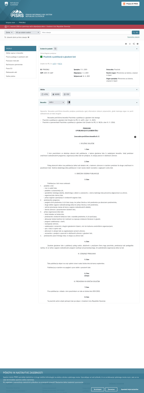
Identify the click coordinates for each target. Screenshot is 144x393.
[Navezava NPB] (135, 137)
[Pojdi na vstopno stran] (12, 6)
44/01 (54, 64)
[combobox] (27, 33)
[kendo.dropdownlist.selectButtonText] (38, 32)
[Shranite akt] (130, 44)
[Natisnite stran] (138, 44)
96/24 (60, 64)
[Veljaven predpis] (41, 57)
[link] (10, 23)
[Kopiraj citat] (55, 49)
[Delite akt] (134, 44)
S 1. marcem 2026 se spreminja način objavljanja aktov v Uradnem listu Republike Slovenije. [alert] (39, 26)
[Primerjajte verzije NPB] (69, 102)
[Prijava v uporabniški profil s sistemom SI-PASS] (130, 4)
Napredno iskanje (133, 37)
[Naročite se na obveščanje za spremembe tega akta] (126, 44)
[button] (89, 48)
